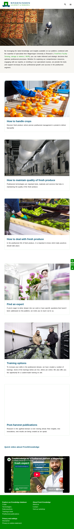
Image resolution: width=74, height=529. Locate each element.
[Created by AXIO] (70, 502)
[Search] (65, 4)
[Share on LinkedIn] (72, 260)
